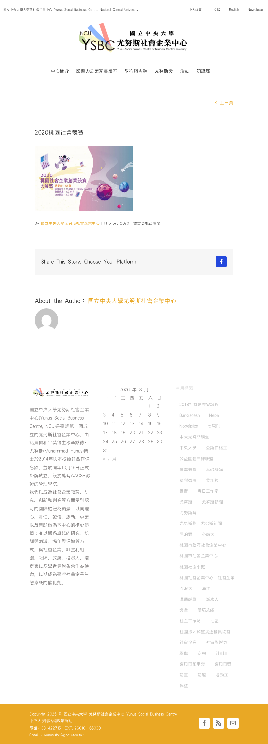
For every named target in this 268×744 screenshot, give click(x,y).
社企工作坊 (190, 621)
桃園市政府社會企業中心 (202, 545)
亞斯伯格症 (216, 448)
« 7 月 (110, 459)
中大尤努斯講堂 (194, 437)
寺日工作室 (208, 491)
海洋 (206, 588)
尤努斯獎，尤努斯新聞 (200, 523)
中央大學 (187, 448)
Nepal (214, 415)
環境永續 (205, 610)
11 (114, 424)
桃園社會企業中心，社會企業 (207, 578)
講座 (201, 675)
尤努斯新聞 (212, 502)
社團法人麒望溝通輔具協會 (204, 632)
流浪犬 (185, 588)
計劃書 (221, 653)
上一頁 (226, 102)
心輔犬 (208, 534)
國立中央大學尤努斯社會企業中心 (70, 223)
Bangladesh (189, 415)
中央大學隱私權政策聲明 (51, 721)
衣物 (201, 653)
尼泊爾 (185, 534)
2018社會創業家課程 (199, 404)
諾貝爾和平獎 (192, 664)
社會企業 (187, 642)
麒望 (183, 686)
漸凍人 (212, 599)
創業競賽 (187, 469)
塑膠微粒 (187, 480)
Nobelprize (188, 426)
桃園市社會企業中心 (198, 556)
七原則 (214, 426)
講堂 (183, 675)
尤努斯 (185, 502)
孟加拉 (212, 480)
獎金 (183, 610)
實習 (183, 491)
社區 (214, 621)
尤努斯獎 (187, 513)
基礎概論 (214, 469)
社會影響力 (216, 642)
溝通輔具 (187, 599)
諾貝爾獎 (222, 664)
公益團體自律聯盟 (196, 459)
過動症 (221, 675)
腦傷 (183, 653)
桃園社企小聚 (192, 567)
